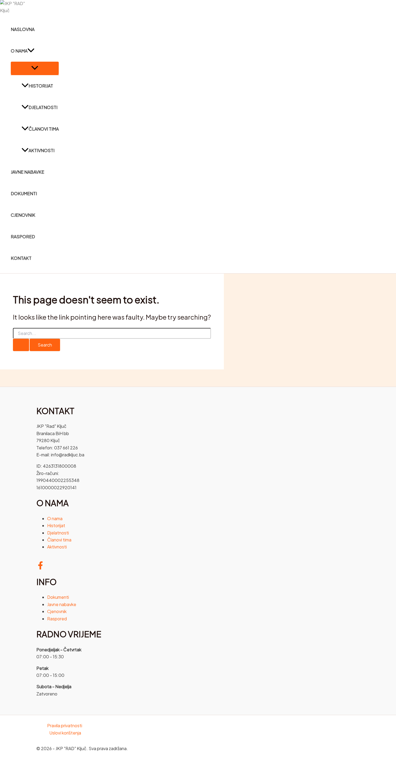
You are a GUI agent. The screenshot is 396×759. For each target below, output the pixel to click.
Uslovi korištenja (65, 733)
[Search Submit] (21, 345)
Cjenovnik (23, 215)
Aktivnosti (41, 150)
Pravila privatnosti (64, 725)
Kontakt (21, 258)
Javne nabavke (27, 172)
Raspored (23, 236)
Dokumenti (24, 193)
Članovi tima (44, 129)
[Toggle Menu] (35, 68)
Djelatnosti (43, 107)
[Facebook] (40, 568)
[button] (30, 51)
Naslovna (22, 29)
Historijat (41, 86)
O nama (19, 51)
